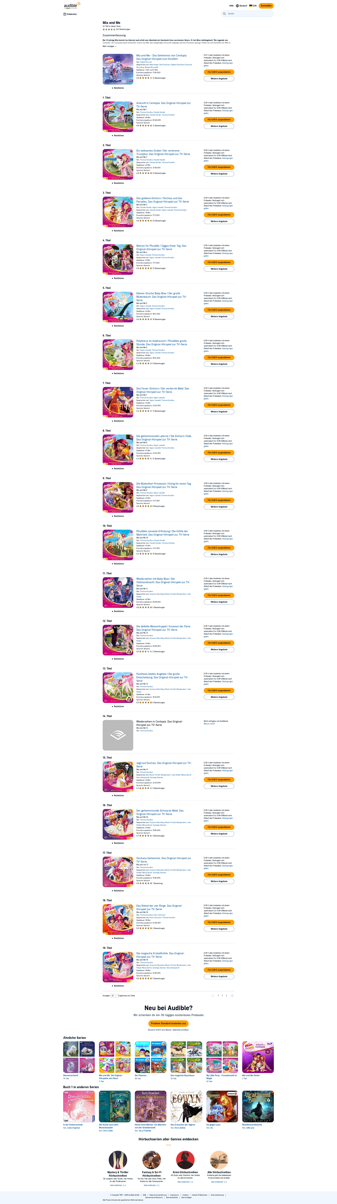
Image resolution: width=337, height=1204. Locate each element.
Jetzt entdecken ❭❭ (118, 1185)
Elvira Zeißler (180, 1128)
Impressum (174, 1195)
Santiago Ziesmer (156, 777)
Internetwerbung (217, 1195)
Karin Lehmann (160, 915)
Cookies (185, 1195)
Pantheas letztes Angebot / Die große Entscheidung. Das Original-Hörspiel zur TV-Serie (162, 678)
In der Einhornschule (73, 1124)
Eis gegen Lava (213, 1124)
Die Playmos (141, 1075)
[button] (110, 46)
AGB (144, 1195)
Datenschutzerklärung (158, 1195)
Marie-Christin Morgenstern (176, 594)
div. (211, 1128)
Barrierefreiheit (172, 1197)
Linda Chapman (73, 1128)
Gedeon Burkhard (177, 65)
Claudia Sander (159, 112)
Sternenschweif (70, 1075)
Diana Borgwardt (142, 777)
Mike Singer (154, 65)
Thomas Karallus (146, 112)
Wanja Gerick (186, 775)
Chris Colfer (108, 1131)
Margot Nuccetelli (151, 67)
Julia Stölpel (176, 775)
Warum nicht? (209, 724)
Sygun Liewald (157, 207)
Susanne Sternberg (157, 594)
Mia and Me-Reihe (250, 1075)
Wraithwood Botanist (252, 1124)
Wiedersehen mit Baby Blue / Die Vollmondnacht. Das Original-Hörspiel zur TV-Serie (163, 582)
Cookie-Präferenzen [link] (199, 1195)
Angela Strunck (146, 62)
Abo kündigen (186, 1197)
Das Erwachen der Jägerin (183, 1124)
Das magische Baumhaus (182, 1075)
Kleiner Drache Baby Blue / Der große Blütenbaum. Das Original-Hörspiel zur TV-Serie (161, 297)
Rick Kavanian (164, 65)
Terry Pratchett (145, 1131)
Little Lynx (250, 1128)
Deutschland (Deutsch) (154, 1197)
